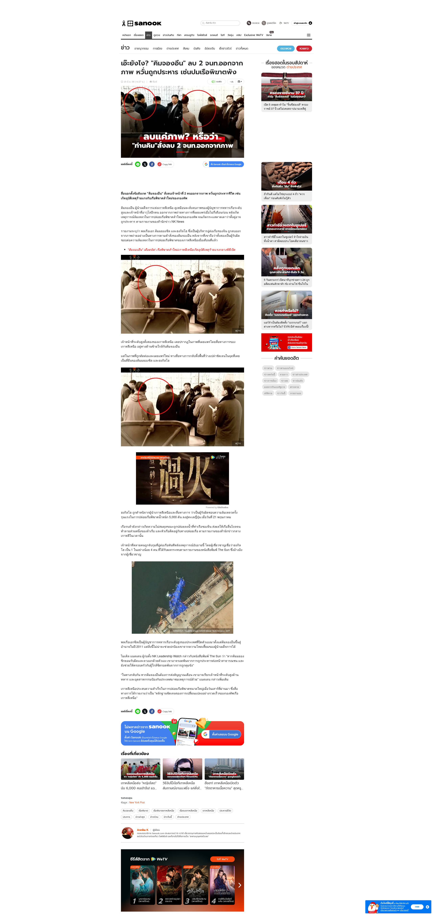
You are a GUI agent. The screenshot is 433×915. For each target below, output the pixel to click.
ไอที (223, 35)
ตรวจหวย (294, 387)
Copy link (167, 164)
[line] (137, 164)
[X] (144, 164)
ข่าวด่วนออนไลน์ (285, 368)
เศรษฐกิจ (189, 35)
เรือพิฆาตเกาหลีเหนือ (163, 810)
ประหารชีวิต (225, 810)
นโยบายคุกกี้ (404, 910)
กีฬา (179, 35)
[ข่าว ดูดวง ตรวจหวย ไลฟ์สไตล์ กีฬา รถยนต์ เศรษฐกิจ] (141, 23)
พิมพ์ (155, 81)
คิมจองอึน (128, 810)
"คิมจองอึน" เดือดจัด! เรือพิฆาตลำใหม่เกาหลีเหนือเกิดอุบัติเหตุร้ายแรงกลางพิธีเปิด (181, 249)
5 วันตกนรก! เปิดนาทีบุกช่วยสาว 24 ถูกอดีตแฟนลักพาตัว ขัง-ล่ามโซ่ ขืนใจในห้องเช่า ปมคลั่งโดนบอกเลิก (287, 284)
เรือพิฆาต (143, 810)
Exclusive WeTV (253, 35)
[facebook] (152, 164)
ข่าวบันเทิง (168, 35)
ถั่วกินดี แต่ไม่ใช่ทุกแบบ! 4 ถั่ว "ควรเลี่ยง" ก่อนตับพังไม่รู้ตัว (284, 196)
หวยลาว (284, 374)
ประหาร (126, 817)
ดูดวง (157, 35)
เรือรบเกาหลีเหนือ (188, 810)
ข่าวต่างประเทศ (300, 374)
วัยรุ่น (230, 35)
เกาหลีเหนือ (208, 810)
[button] (203, 23)
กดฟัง (219, 81)
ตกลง (417, 907)
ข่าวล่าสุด (140, 817)
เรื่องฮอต (139, 35)
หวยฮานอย (295, 393)
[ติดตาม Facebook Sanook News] (286, 342)
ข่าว (148, 35)
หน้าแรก (126, 35)
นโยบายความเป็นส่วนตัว (389, 910)
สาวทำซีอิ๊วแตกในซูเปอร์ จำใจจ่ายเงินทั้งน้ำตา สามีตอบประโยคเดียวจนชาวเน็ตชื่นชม (286, 241)
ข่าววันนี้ (168, 817)
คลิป (238, 35)
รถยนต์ (214, 35)
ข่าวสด (284, 380)
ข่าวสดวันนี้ (269, 374)
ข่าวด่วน (154, 817)
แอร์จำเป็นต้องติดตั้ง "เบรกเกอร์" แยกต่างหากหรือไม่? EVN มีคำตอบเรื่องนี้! (286, 324)
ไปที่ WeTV (222, 859)
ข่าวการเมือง (270, 380)
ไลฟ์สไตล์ (202, 35)
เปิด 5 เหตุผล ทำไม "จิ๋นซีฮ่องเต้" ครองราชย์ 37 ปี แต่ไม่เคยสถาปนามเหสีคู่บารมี (286, 109)
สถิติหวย (268, 393)
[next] (240, 885)
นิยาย (269, 35)
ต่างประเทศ (183, 817)
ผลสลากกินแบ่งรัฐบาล (274, 387)
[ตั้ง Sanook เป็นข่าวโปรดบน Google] (182, 732)
